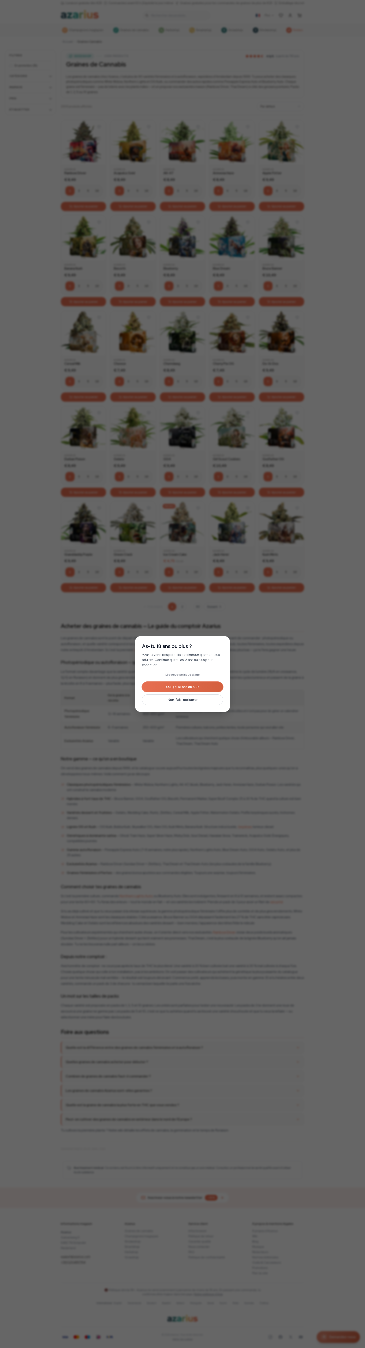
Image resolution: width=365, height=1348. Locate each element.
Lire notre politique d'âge (182, 675)
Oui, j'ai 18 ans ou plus (182, 687)
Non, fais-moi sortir (182, 699)
